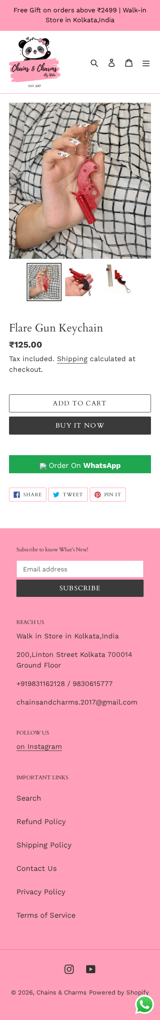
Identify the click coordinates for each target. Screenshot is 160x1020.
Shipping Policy (43, 844)
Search (28, 798)
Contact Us (36, 868)
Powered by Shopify (119, 992)
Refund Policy (41, 821)
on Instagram (39, 746)
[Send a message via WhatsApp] (144, 1004)
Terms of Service (45, 915)
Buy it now (80, 425)
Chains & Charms (62, 992)
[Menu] (146, 61)
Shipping (72, 359)
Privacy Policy (40, 891)
